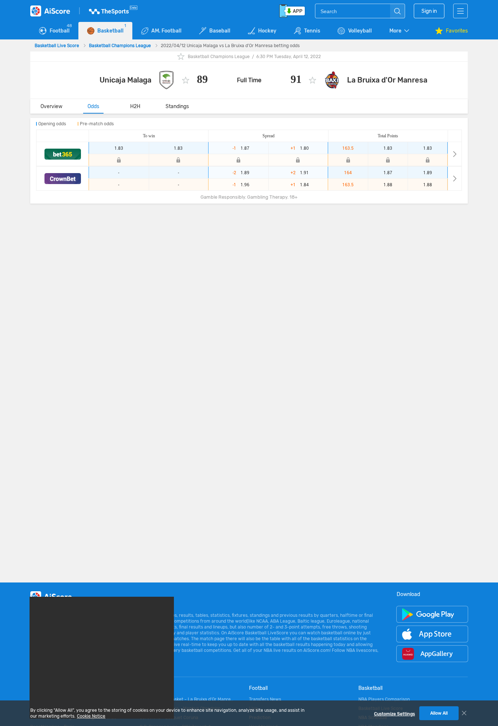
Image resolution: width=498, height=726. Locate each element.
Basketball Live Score (57, 45)
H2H (135, 106)
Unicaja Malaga (125, 80)
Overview (51, 106)
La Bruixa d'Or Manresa (387, 80)
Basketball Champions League (120, 45)
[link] (57, 45)
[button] (400, 31)
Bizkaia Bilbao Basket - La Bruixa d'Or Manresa (187, 699)
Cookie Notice (91, 716)
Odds (93, 106)
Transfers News (265, 699)
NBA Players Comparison (384, 699)
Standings (177, 106)
